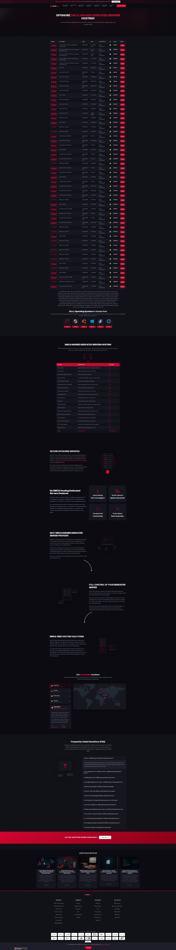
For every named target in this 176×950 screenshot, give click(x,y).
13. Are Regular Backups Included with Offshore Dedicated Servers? (102, 822)
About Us (78, 903)
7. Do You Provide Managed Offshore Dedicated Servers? (99, 795)
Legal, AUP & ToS (98, 914)
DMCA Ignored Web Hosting (63, 460)
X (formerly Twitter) (117, 906)
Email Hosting (59, 914)
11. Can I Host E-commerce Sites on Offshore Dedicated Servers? (101, 813)
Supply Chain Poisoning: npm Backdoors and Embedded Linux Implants (130, 872)
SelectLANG (112, 6)
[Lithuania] (101, 689)
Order (122, 45)
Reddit (117, 914)
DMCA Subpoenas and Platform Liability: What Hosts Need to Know (88, 872)
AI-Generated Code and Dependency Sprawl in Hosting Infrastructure (67, 872)
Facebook (117, 903)
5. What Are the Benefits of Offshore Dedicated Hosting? (99, 786)
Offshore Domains (59, 917)
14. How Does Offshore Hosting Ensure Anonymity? (97, 827)
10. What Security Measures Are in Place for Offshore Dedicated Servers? (103, 809)
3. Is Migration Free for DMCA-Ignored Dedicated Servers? (99, 777)
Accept (88, 947)
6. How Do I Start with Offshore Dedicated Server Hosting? (99, 791)
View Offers (116, 1)
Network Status (97, 906)
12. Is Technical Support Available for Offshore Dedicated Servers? (101, 818)
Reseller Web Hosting (58, 906)
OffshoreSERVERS (82, 6)
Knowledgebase (78, 914)
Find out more (105, 944)
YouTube (118, 911)
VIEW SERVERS (81, 430)
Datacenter (78, 909)
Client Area (97, 903)
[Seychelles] (105, 697)
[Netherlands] (99, 689)
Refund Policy (98, 917)
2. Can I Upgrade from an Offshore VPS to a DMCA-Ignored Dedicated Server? (102, 772)
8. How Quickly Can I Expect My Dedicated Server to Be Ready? (101, 800)
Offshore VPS (59, 909)
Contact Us (105, 837)
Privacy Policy (98, 911)
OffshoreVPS (74, 6)
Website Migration (59, 923)
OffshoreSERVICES (97, 6)
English (19, 948)
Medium (118, 917)
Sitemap (78, 917)
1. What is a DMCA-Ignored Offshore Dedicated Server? (98, 758)
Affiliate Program (78, 906)
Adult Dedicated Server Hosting (79, 460)
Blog (78, 911)
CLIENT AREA (122, 5)
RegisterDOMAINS (89, 6)
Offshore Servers (58, 911)
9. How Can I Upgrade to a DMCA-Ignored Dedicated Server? (100, 804)
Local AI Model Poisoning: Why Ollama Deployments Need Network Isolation (46, 872)
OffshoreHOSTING (66, 6)
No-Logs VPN (59, 920)
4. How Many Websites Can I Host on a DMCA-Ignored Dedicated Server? (103, 782)
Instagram (118, 909)
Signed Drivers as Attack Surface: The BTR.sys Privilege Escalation (109, 872)
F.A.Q (98, 909)
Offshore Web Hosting (58, 903)
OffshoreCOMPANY (105, 6)
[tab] (60, 685)
